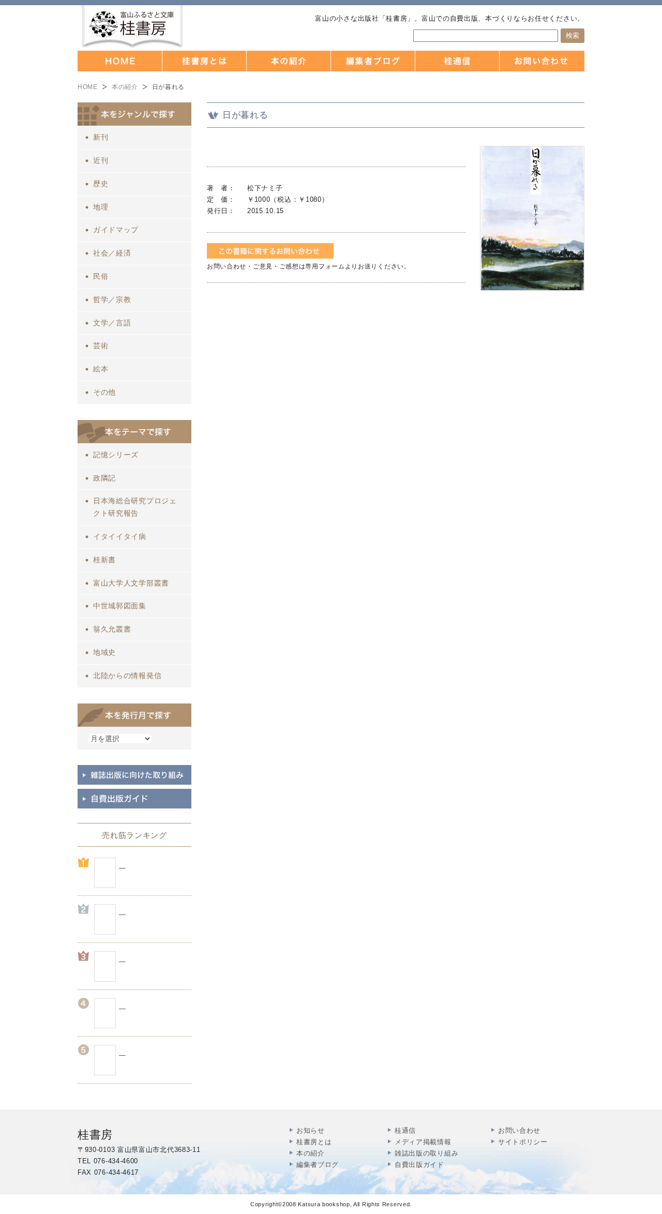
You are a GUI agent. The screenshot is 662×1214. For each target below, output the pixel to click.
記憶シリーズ (116, 455)
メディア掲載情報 (423, 1142)
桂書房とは (314, 1142)
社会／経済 (112, 253)
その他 (104, 392)
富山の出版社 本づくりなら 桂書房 (132, 26)
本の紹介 (125, 87)
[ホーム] (120, 61)
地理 (100, 207)
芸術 (100, 345)
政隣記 (104, 478)
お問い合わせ (519, 1130)
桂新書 (104, 560)
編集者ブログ (317, 1164)
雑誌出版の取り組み (426, 1153)
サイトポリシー (523, 1142)
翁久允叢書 (112, 629)
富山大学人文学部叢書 (131, 583)
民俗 (100, 276)
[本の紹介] (289, 61)
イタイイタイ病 (119, 536)
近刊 (100, 160)
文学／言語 (112, 323)
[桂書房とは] (204, 61)
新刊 (100, 137)
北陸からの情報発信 (127, 675)
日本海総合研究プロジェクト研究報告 (135, 507)
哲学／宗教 (112, 299)
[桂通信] (457, 61)
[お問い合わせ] (542, 61)
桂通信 (405, 1130)
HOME (88, 87)
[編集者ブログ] (373, 61)
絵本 (100, 369)
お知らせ (310, 1130)
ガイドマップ (116, 230)
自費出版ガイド (419, 1164)
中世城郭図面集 (119, 606)
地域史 (104, 652)
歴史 (100, 183)
